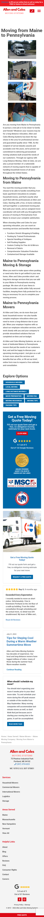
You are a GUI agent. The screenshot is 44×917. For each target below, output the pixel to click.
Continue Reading (14, 669)
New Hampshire (9, 824)
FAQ (4, 865)
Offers (5, 856)
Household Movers (14, 382)
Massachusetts (8, 819)
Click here (5, 2)
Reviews (5, 861)
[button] (39, 10)
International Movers (11, 792)
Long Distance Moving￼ (16, 391)
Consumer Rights (9, 870)
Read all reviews (13, 620)
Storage (5, 801)
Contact (5, 874)
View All (5, 833)
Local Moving (12, 387)
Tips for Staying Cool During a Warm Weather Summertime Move (22, 641)
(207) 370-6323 (23, 764)
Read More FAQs (15, 724)
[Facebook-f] (19, 899)
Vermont (6, 828)
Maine (5, 815)
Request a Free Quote (22, 577)
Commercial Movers (10, 787)
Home (3, 736)
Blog (4, 852)
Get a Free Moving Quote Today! (22, 558)
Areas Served (13, 736)
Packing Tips (11, 405)
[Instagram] (24, 899)
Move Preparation (13, 396)
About (4, 847)
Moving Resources (14, 401)
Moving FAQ (32, 396)
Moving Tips (32, 401)
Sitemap (27, 905)
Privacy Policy (18, 905)
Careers (5, 879)
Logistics (6, 796)
